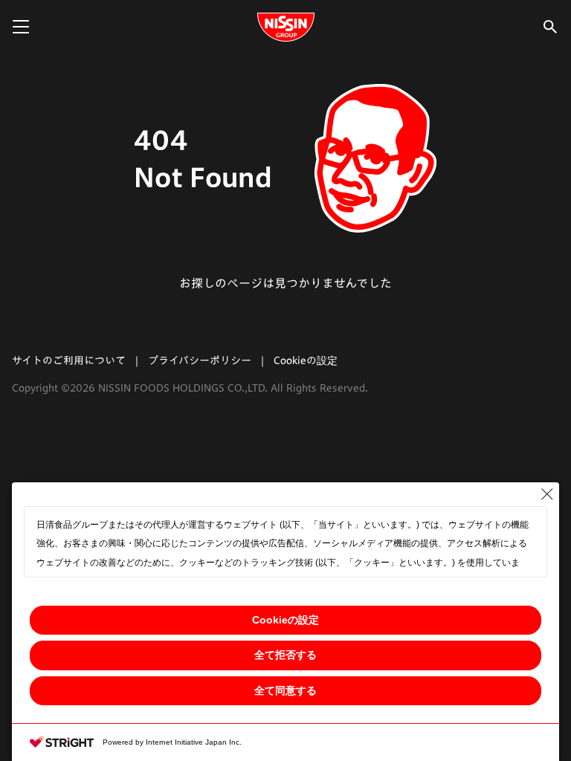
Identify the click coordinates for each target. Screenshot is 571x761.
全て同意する (285, 690)
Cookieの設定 (285, 620)
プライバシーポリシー (199, 360)
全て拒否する (285, 655)
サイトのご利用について (69, 360)
